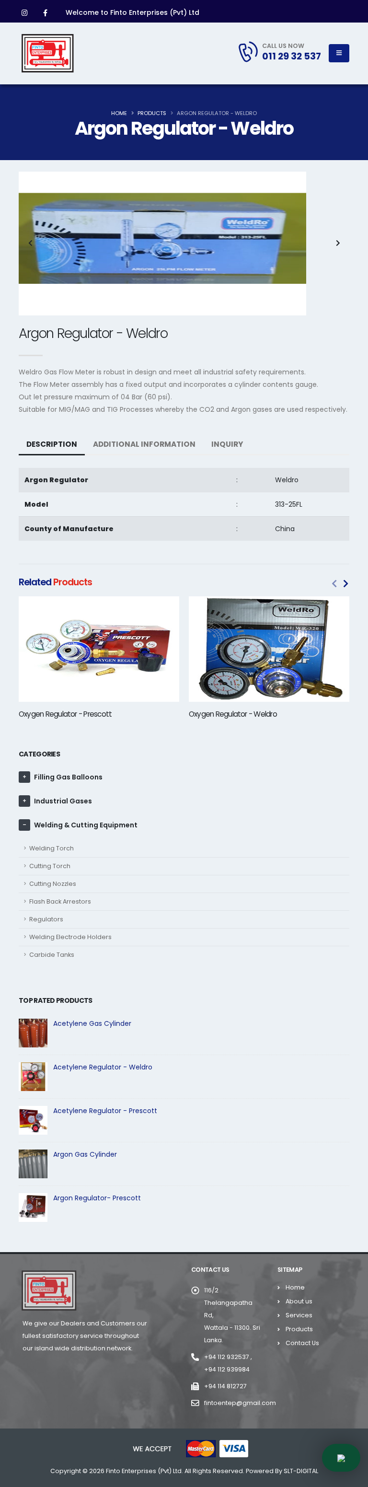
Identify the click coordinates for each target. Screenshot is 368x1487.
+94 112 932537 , (228, 1357)
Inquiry (227, 444)
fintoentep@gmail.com (240, 1403)
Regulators (46, 919)
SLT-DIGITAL (301, 1471)
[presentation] (30, 243)
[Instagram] (24, 13)
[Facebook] (45, 13)
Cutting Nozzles (52, 884)
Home (119, 113)
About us (299, 1301)
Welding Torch (51, 848)
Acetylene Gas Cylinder (92, 1023)
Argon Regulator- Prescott (97, 1198)
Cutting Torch (49, 866)
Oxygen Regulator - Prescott (65, 714)
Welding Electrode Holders (70, 937)
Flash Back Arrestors (60, 901)
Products (152, 113)
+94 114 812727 (225, 1386)
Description (51, 444)
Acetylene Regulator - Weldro (102, 1067)
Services (299, 1315)
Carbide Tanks (51, 955)
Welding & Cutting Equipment (86, 825)
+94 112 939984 (227, 1369)
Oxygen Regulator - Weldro (233, 714)
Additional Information (144, 444)
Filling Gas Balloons (68, 777)
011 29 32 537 (291, 56)
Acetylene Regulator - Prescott (105, 1110)
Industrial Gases (63, 801)
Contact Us (302, 1343)
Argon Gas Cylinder (85, 1154)
